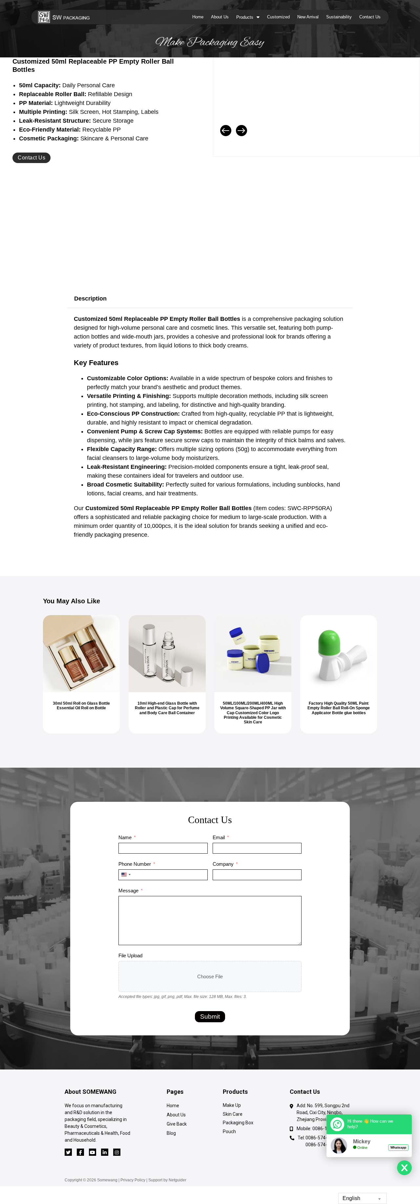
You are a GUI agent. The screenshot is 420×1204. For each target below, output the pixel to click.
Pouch (229, 1131)
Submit (210, 1016)
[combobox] (126, 875)
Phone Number (134, 864)
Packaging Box (238, 1122)
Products (244, 17)
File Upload (130, 955)
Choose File (210, 976)
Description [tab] (90, 298)
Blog (171, 1133)
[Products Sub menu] (258, 17)
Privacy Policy (132, 1180)
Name (125, 837)
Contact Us (370, 16)
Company (223, 864)
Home (197, 16)
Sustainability (339, 16)
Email (219, 837)
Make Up (232, 1105)
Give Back (177, 1124)
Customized (278, 16)
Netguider (177, 1180)
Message (128, 890)
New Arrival (308, 16)
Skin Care (232, 1114)
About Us (220, 16)
